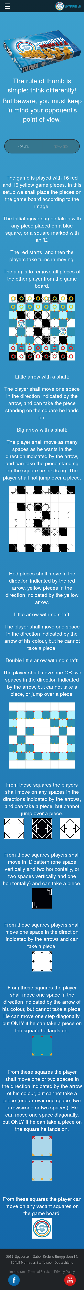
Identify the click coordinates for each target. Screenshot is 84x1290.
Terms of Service (39, 1271)
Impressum (17, 1271)
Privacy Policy (64, 1271)
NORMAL (23, 146)
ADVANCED (61, 146)
